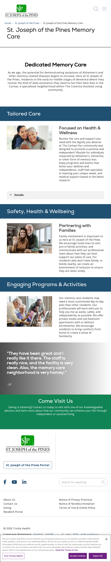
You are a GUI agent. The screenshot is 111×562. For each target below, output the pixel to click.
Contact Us (10, 503)
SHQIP (49, 534)
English (38, 534)
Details (19, 195)
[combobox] (83, 482)
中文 (75, 534)
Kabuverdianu (89, 534)
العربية (59, 534)
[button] (105, 7)
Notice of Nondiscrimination (77, 503)
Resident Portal (13, 511)
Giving (7, 507)
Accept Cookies (77, 555)
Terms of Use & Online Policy (77, 507)
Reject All (97, 555)
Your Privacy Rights (13, 555)
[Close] (106, 539)
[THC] (16, 521)
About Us (9, 499)
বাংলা (68, 534)
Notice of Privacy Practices (75, 499)
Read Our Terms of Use (67, 550)
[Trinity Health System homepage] (21, 17)
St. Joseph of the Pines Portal (27, 465)
